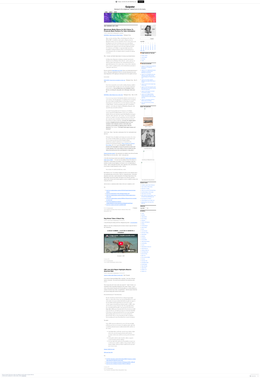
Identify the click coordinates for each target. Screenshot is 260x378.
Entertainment (112, 262)
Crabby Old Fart (144, 216)
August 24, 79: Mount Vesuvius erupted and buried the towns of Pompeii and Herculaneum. (148, 67)
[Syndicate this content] (140, 53)
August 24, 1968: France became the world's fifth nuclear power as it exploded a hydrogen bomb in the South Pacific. (148, 88)
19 (143, 48)
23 (152, 48)
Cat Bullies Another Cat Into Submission (148, 185)
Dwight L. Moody (144, 55)
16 (152, 46)
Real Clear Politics (144, 253)
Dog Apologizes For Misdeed (146, 198)
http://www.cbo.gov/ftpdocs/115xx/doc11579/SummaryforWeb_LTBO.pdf (120, 362)
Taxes (126, 369)
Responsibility (106, 211)
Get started (141, 1)
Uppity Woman (143, 267)
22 (150, 48)
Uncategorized (110, 208)
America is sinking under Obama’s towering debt (113, 275)
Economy (108, 369)
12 (143, 46)
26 (143, 49)
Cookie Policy (24, 375)
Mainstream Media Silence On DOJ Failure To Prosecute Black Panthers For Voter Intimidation (119, 30)
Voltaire (142, 60)
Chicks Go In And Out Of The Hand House (148, 190)
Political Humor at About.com (146, 246)
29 (150, 49)
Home (106, 12)
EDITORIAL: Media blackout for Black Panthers (113, 35)
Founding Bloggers (144, 225)
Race (130, 209)
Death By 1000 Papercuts (145, 222)
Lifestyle (117, 262)
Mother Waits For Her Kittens (146, 193)
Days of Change (144, 218)
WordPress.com (144, 269)
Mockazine (143, 236)
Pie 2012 (142, 244)
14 (148, 46)
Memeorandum (143, 234)
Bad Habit (143, 215)
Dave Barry (143, 58)
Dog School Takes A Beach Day (114, 218)
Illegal (116, 209)
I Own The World (144, 230)
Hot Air (142, 229)
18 (141, 48)
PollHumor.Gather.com (145, 250)
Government (112, 209)
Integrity (119, 209)
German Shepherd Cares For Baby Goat (147, 200)
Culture (108, 262)
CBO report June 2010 (108, 352)
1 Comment (135, 208)
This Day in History (146, 63)
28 (148, 49)
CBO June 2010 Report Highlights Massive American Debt (117, 270)
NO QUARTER (144, 239)
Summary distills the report (109, 349)
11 (141, 46)
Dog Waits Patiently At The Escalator (147, 192)
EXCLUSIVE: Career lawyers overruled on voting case (114, 80)
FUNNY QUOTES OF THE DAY (148, 53)
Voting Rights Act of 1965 (117, 70)
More (115, 12)
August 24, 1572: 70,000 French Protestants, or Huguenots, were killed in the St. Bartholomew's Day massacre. (148, 71)
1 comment (121, 33)
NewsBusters (143, 237)
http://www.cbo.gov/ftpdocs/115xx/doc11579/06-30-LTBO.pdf (118, 363)
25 (141, 49)
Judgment (123, 209)
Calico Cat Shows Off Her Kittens (146, 186)
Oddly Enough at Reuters (145, 241)
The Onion (143, 258)
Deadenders (143, 220)
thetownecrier (116, 33)
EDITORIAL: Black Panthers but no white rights (113, 94)
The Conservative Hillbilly (145, 257)
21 (148, 48)
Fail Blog (142, 223)
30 (152, 49)
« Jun (141, 50)
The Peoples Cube (144, 260)
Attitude (108, 209)
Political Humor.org (144, 248)
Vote (110, 211)
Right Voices (143, 255)
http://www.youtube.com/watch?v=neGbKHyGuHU (116, 204)
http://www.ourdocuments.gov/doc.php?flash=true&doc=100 (117, 193)
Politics (127, 209)
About (110, 12)
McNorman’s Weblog (144, 232)
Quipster (130, 6)
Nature (120, 262)
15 (150, 46)
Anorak (142, 213)
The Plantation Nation (144, 262)
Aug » (144, 50)
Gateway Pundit (144, 227)
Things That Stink (144, 266)
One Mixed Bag (144, 243)
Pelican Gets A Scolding (145, 188)
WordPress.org (143, 271)
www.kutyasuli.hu (133, 222)
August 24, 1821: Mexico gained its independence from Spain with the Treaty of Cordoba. (148, 81)
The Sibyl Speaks (144, 264)
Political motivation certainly (109, 153)
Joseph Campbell (144, 57)
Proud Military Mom (144, 251)
